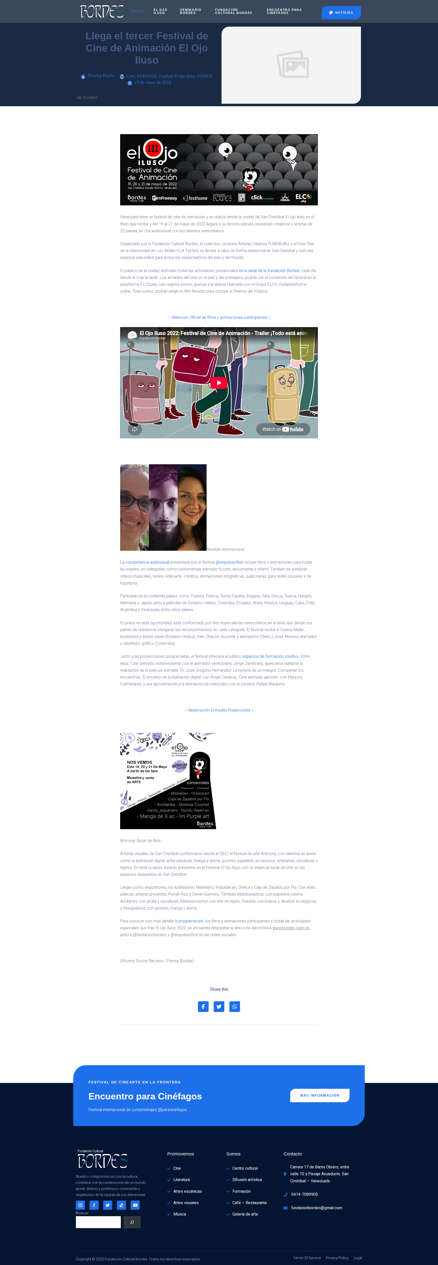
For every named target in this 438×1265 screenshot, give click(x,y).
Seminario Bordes (190, 11)
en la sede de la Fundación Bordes (269, 271)
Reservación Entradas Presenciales (219, 710)
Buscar (82, 1212)
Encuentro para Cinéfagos (284, 11)
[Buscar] (132, 1222)
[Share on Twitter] (219, 1006)
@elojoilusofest (229, 562)
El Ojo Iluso (160, 11)
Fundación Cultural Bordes (233, 11)
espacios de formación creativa (271, 656)
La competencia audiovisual (144, 562)
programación (190, 921)
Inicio (137, 11)
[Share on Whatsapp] (234, 1006)
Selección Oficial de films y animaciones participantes (219, 317)
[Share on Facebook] (203, 1006)
